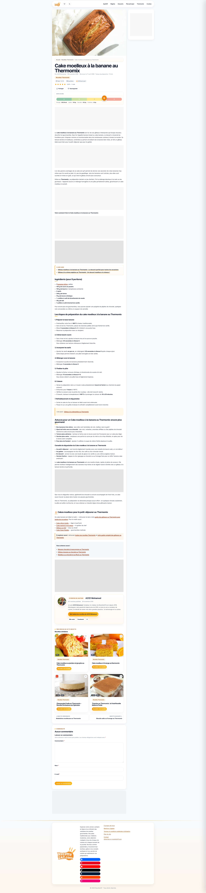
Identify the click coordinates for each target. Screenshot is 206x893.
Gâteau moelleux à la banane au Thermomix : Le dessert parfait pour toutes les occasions (88, 269)
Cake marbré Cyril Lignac (64, 525)
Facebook (81, 619)
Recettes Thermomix (67, 60)
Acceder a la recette (64, 668)
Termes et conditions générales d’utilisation (117, 831)
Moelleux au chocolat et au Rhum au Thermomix (73, 555)
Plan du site (107, 834)
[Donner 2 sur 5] (58, 84)
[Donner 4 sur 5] (63, 84)
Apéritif (105, 4)
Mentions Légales (109, 828)
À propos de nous (109, 825)
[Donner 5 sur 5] (65, 84)
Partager (61, 88)
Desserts (120, 4)
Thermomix (140, 4)
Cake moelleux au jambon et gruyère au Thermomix (70, 664)
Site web (72, 619)
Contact (106, 837)
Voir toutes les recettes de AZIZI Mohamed (83, 614)
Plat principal (130, 4)
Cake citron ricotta (62, 523)
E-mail (57, 774)
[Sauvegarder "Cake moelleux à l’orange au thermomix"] (121, 636)
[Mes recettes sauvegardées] (64, 4)
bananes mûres (63, 284)
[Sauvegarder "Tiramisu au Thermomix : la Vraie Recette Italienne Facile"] (121, 676)
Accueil (58, 60)
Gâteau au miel (61, 528)
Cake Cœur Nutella (62, 530)
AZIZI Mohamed (93, 598)
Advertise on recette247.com (113, 839)
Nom (57, 765)
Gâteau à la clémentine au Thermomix (76, 412)
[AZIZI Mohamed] (61, 601)
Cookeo (149, 4)
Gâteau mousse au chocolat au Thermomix (72, 552)
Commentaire (60, 741)
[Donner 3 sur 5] (60, 84)
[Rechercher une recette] (69, 4)
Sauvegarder (74, 88)
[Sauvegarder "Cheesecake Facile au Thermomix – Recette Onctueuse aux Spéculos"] (85, 676)
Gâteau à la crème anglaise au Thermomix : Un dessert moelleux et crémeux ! (84, 272)
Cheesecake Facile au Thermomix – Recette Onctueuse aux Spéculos (69, 704)
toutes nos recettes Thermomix (85, 535)
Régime (112, 4)
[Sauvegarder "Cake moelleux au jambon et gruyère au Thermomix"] (85, 636)
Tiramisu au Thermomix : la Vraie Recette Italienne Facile (106, 704)
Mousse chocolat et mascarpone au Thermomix (73, 549)
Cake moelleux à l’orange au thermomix (106, 663)
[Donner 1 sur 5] (56, 84)
